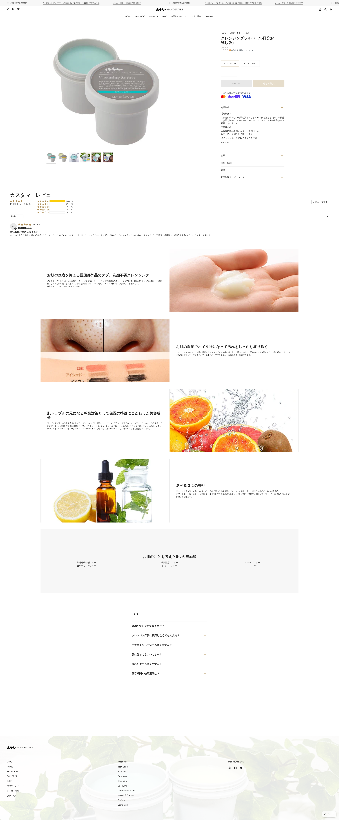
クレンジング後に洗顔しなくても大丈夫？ (156, 635)
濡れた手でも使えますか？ (147, 663)
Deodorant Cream (126, 790)
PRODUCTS (12, 771)
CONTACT (12, 795)
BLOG (9, 781)
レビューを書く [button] (320, 202)
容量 (223, 155)
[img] (24, 224)
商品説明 (225, 107)
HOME (10, 766)
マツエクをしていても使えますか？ (152, 644)
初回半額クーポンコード (232, 177)
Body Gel (121, 771)
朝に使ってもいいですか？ (147, 654)
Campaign (122, 804)
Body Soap (122, 766)
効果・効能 (226, 162)
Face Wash (122, 776)
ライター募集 (13, 790)
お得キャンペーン (15, 785)
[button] (43, 201)
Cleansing (122, 781)
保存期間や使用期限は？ (145, 673)
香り (223, 170)
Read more (226, 142)
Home (223, 33)
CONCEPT (12, 776)
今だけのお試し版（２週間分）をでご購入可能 (71, 3)
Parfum (121, 800)
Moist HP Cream (125, 795)
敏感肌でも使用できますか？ (148, 626)
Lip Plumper (123, 785)
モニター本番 (234, 33)
